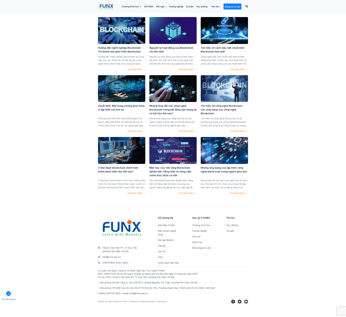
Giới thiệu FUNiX (166, 225)
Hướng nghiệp (176, 6)
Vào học (215, 6)
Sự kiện (190, 6)
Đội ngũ (160, 6)
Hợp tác (162, 245)
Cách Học (197, 242)
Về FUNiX (149, 6)
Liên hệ (161, 251)
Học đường (201, 6)
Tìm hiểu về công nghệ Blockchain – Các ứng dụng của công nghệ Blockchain (222, 109)
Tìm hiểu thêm (135, 69)
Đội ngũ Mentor (166, 240)
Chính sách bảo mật (168, 262)
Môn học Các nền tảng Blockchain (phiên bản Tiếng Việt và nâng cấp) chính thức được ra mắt (170, 171)
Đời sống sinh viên (201, 248)
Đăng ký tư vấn (232, 6)
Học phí (196, 236)
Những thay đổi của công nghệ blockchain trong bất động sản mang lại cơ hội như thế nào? (173, 109)
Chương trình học (130, 6)
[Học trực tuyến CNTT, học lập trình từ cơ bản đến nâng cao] (106, 6)
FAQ (160, 257)
